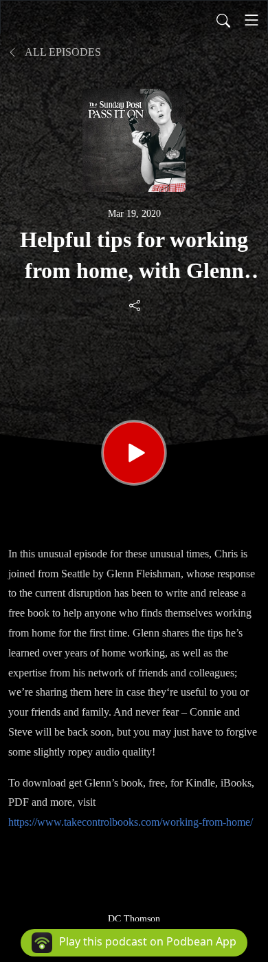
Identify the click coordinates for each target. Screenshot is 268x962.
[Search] (223, 20)
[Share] (136, 304)
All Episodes (62, 52)
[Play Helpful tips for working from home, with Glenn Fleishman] (134, 453)
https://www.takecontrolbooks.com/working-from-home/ (130, 822)
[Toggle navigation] (251, 20)
